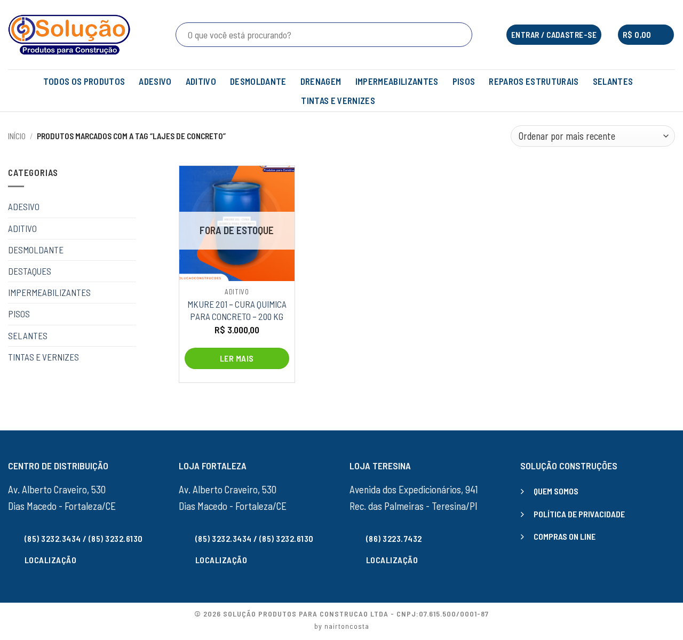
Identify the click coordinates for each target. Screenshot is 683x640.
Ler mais (237, 358)
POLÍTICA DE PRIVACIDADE (579, 514)
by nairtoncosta (341, 625)
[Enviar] (462, 34)
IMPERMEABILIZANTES (397, 81)
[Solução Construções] (69, 34)
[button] (646, 35)
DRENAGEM (321, 81)
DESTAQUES (29, 271)
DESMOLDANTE (258, 81)
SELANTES (613, 81)
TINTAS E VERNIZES (338, 100)
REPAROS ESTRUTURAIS (533, 81)
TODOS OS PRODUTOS (84, 81)
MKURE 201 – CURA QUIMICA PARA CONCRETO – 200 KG (237, 310)
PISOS (463, 81)
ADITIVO (201, 81)
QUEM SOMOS (556, 491)
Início (17, 136)
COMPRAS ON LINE (564, 536)
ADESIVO (155, 81)
